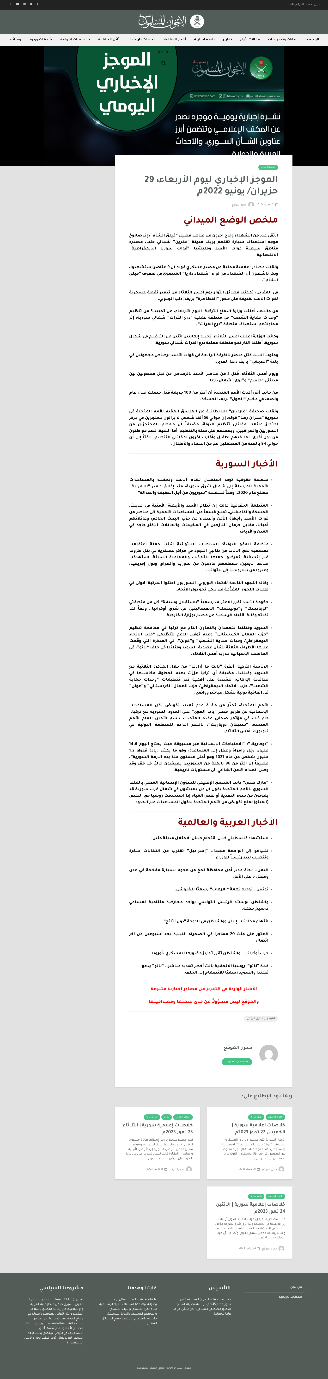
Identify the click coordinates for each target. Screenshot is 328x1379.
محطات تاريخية (143, 40)
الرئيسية (311, 40)
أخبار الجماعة (175, 40)
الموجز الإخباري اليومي (261, 1018)
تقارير (227, 40)
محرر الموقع (239, 205)
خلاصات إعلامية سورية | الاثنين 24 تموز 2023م (250, 1208)
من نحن (164, 52)
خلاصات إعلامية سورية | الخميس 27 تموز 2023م (258, 1129)
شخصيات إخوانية (75, 40)
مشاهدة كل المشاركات (237, 1062)
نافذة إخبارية (204, 40)
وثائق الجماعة (109, 40)
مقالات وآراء (250, 40)
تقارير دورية (256, 1117)
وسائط (15, 40)
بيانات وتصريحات (282, 40)
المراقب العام (296, 4)
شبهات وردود (40, 40)
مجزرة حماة (313, 4)
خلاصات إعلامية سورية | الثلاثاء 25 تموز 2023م (158, 1129)
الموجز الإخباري (268, 167)
